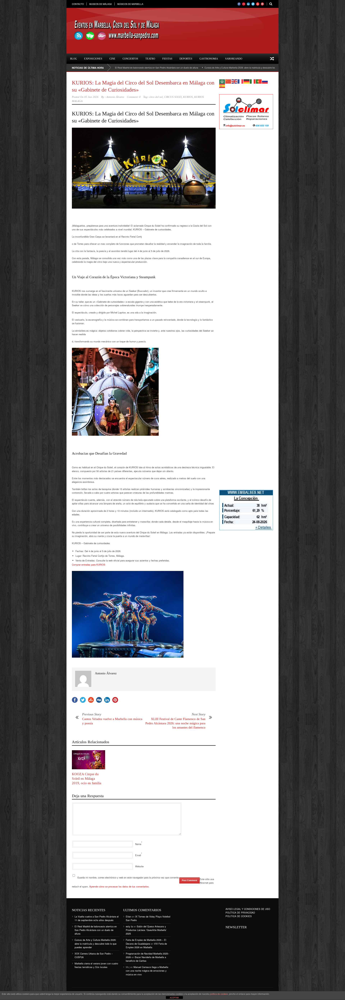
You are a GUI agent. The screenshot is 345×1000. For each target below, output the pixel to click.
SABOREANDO (233, 58)
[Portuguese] (259, 81)
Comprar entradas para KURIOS (88, 564)
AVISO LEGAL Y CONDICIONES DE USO (248, 909)
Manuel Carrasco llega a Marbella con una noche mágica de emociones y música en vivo (147, 970)
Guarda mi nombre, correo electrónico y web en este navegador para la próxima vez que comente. (128, 877)
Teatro (150, 58)
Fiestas (167, 58)
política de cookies (219, 994)
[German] (247, 81)
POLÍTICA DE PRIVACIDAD (240, 912)
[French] (241, 81)
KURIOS (188, 96)
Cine (112, 58)
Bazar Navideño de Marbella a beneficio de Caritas (146, 958)
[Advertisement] (246, 190)
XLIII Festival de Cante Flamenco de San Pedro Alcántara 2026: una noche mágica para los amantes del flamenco (175, 723)
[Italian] (253, 81)
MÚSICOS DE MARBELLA (130, 4)
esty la (129, 926)
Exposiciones (93, 58)
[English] (234, 81)
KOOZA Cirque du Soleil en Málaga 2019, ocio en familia (86, 778)
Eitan (128, 916)
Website (139, 866)
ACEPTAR (174, 998)
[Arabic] (222, 81)
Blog (73, 58)
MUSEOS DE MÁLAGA (100, 4)
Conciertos (130, 58)
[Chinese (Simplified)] (228, 81)
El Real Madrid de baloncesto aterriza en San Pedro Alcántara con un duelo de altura (96, 930)
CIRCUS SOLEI (173, 96)
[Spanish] (222, 85)
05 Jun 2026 (91, 96)
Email (138, 855)
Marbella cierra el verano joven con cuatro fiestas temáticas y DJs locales (96, 965)
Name (138, 844)
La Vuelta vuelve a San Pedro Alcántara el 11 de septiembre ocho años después (97, 918)
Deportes (186, 58)
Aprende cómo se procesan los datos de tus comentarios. (119, 886)
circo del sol (156, 96)
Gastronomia (208, 58)
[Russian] (265, 81)
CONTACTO (78, 4)
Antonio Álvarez (115, 96)
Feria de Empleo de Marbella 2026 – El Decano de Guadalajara (146, 941)
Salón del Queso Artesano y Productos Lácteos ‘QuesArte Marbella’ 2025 (146, 930)
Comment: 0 (134, 96)
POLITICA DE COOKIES (239, 916)
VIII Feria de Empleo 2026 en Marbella (146, 945)
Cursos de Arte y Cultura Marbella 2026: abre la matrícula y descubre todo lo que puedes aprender (205, 67)
